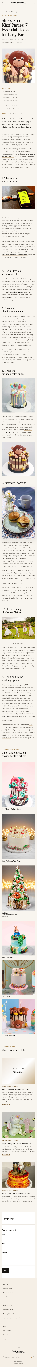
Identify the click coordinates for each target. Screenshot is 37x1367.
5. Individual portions (7, 103)
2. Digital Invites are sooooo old (9, 94)
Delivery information (9, 1313)
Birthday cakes (7, 1288)
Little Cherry (6, 716)
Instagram (5, 1345)
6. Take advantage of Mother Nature (11, 105)
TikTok (24, 1345)
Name (3, 1234)
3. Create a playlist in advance (9, 97)
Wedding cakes (7, 1297)
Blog (4, 1339)
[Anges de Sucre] (18, 3)
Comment (4, 1252)
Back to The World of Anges (10, 11)
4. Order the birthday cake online (10, 100)
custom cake (6, 738)
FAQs (4, 1326)
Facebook (16, 113)
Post (5, 1270)
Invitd (11, 297)
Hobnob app (18, 292)
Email (9, 113)
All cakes (5, 1284)
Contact (5, 1334)
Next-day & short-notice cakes (12, 1318)
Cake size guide (7, 1330)
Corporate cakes (8, 1309)
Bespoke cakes (7, 1305)
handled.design (20, 1361)
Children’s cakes (8, 1292)
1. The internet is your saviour (9, 91)
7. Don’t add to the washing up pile (10, 108)
